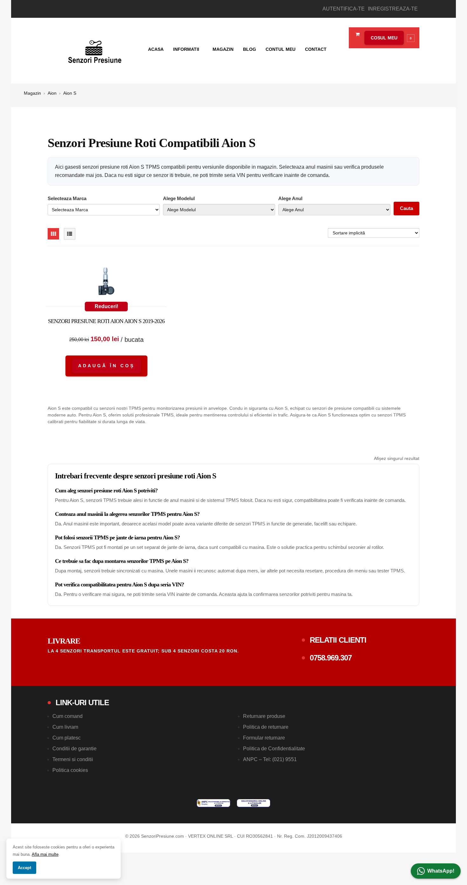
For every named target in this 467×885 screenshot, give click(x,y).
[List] (69, 234)
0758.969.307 (331, 657)
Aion (52, 93)
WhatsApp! (440, 871)
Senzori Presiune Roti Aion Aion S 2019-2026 (106, 321)
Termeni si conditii (72, 759)
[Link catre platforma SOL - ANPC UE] (253, 803)
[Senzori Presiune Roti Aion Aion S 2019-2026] (106, 283)
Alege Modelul (179, 198)
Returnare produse (264, 716)
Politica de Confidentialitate (274, 748)
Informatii (186, 49)
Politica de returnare (265, 727)
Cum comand (67, 716)
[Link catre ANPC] (213, 803)
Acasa (156, 49)
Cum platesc (66, 737)
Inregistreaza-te (393, 8)
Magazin (223, 49)
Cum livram (65, 727)
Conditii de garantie (74, 748)
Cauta (406, 208)
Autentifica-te (343, 8)
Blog (249, 49)
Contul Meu (280, 49)
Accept (24, 867)
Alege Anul (290, 198)
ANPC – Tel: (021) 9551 (270, 759)
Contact (316, 49)
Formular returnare (264, 737)
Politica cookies (70, 770)
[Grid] (53, 234)
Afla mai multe (45, 854)
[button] (388, 37)
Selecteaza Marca (67, 198)
